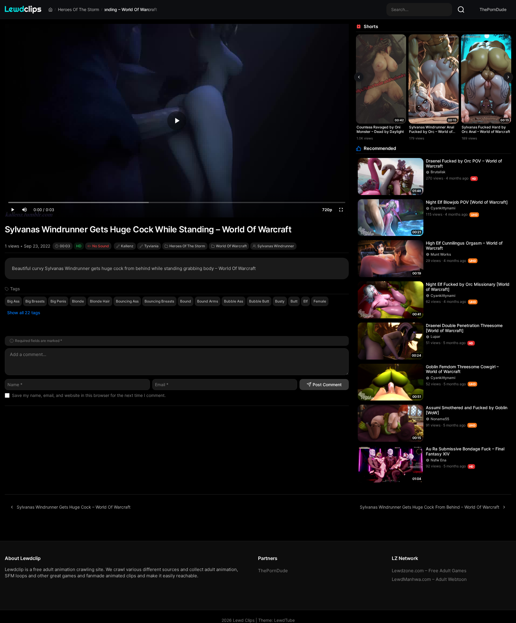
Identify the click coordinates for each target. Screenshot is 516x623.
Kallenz (127, 246)
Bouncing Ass (127, 301)
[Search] (461, 9)
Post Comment (327, 384)
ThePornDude (493, 9)
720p (327, 209)
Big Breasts (34, 301)
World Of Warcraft (231, 246)
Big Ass (13, 301)
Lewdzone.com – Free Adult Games (429, 570)
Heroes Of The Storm (78, 9)
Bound (185, 301)
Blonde (78, 301)
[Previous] (359, 77)
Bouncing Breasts (159, 301)
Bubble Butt (259, 301)
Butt (294, 301)
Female (320, 301)
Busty (280, 301)
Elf (305, 301)
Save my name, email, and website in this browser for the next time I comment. (89, 395)
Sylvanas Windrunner (275, 246)
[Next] (508, 77)
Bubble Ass (233, 301)
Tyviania (151, 246)
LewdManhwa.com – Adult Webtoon (429, 579)
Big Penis (58, 301)
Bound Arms (207, 301)
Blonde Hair (100, 301)
